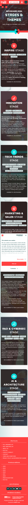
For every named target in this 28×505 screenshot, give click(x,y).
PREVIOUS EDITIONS (8, 478)
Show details (20, 259)
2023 (4, 470)
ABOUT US (5, 448)
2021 (4, 474)
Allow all (14, 263)
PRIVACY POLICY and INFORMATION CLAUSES (14, 458)
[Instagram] (20, 488)
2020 (4, 476)
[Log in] (21, 2)
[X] (11, 488)
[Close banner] (25, 235)
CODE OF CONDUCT (8, 452)
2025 (4, 466)
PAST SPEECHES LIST (8, 446)
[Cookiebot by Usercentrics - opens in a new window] (17, 235)
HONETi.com (17, 502)
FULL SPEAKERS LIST (8, 444)
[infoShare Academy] (14, 497)
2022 (4, 472)
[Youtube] (17, 488)
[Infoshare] (3, 2)
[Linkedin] (14, 488)
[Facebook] (8, 488)
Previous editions (14, 462)
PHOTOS (5, 450)
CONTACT (5, 454)
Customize (13, 268)
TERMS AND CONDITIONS (9, 456)
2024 (4, 468)
